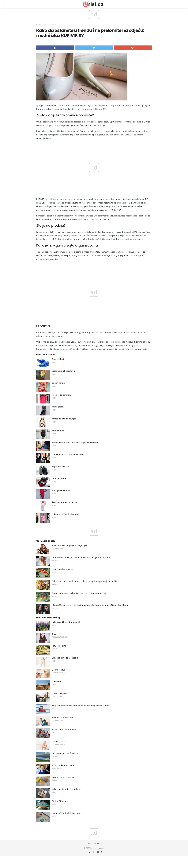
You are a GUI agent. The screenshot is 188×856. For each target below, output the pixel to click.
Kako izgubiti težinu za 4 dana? (66, 789)
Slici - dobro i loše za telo (64, 729)
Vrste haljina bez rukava (63, 371)
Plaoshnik (56, 681)
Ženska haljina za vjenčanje (65, 657)
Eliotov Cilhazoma (60, 801)
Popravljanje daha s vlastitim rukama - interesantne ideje (79, 593)
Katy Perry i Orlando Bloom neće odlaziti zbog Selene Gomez (81, 705)
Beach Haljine (58, 383)
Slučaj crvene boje (61, 490)
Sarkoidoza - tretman (62, 717)
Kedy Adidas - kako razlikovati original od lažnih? (75, 442)
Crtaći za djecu (59, 693)
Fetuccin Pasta (59, 645)
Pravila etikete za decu (63, 765)
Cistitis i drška (58, 741)
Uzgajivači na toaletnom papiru (67, 813)
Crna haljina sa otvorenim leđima (68, 454)
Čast (54, 634)
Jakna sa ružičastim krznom (65, 514)
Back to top (94, 843)
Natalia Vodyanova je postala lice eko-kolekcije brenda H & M (81, 557)
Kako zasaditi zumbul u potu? (66, 622)
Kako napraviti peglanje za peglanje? (69, 545)
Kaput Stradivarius (60, 466)
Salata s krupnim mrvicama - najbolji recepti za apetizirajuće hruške (84, 581)
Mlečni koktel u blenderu (63, 777)
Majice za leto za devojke (64, 418)
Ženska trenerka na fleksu (64, 502)
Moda (38, 25)
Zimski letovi (58, 359)
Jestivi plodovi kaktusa (62, 569)
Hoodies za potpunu (61, 395)
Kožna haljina (58, 430)
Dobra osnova (58, 669)
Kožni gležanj (58, 406)
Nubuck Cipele (59, 478)
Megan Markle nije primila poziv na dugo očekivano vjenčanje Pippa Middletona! (90, 605)
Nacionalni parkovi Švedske (65, 753)
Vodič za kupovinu (50, 25)
